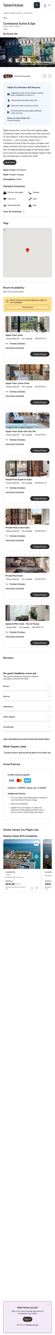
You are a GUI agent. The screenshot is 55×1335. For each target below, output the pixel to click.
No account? (27, 1325)
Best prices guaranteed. (13, 291)
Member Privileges (17, 343)
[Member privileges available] (5, 18)
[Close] (48, 1304)
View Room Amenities (14, 348)
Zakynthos (28, 13)
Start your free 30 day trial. (18, 118)
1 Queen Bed (10, 338)
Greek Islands (16, 13)
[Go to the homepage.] (13, 5)
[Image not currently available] (27, 324)
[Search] (37, 5)
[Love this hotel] (50, 76)
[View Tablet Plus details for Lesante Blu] (36, 843)
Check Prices (27, 307)
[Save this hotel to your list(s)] (44, 76)
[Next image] (51, 57)
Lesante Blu (10, 872)
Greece (6, 13)
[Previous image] (4, 57)
